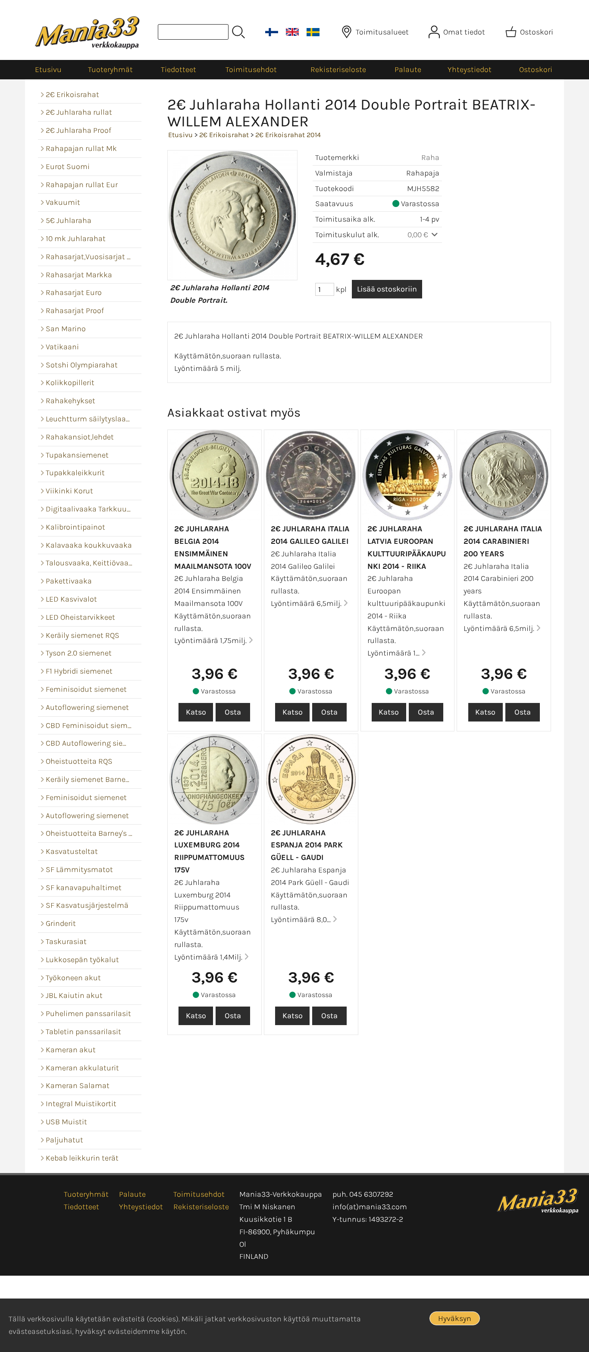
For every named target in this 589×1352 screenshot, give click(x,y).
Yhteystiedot (470, 69)
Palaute (408, 69)
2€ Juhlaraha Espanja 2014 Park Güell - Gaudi (307, 845)
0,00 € (418, 234)
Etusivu (48, 69)
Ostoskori (535, 69)
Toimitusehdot (251, 69)
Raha (430, 157)
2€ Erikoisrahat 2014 (288, 135)
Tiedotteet (178, 69)
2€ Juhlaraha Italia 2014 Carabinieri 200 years (503, 541)
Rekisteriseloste (338, 69)
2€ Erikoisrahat (224, 135)
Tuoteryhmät (110, 69)
